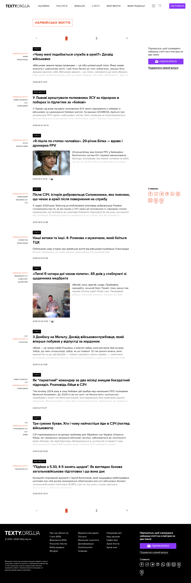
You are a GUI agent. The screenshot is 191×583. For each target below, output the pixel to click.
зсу (26, 103)
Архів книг (112, 547)
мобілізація (22, 60)
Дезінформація (86, 543)
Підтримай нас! (114, 533)
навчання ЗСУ (21, 469)
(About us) (63, 533)
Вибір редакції (57, 547)
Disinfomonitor (85, 547)
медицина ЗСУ (21, 276)
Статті (37, 49)
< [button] (36, 38)
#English (54, 551)
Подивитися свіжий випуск (163, 68)
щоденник (23, 282)
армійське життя (20, 54)
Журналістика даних (88, 533)
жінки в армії (22, 146)
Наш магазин (113, 536)
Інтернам (82, 551)
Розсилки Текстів (58, 543)
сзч (26, 203)
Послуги (82, 536)
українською (30, 566)
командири (22, 106)
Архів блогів (113, 543)
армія (25, 57)
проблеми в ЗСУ (20, 429)
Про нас (54, 533)
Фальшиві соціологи (88, 540)
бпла (25, 143)
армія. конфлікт (21, 100)
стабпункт (23, 279)
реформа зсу (22, 200)
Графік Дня (112, 540)
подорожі (23, 342)
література (23, 240)
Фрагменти (39, 92)
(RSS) (58, 536)
